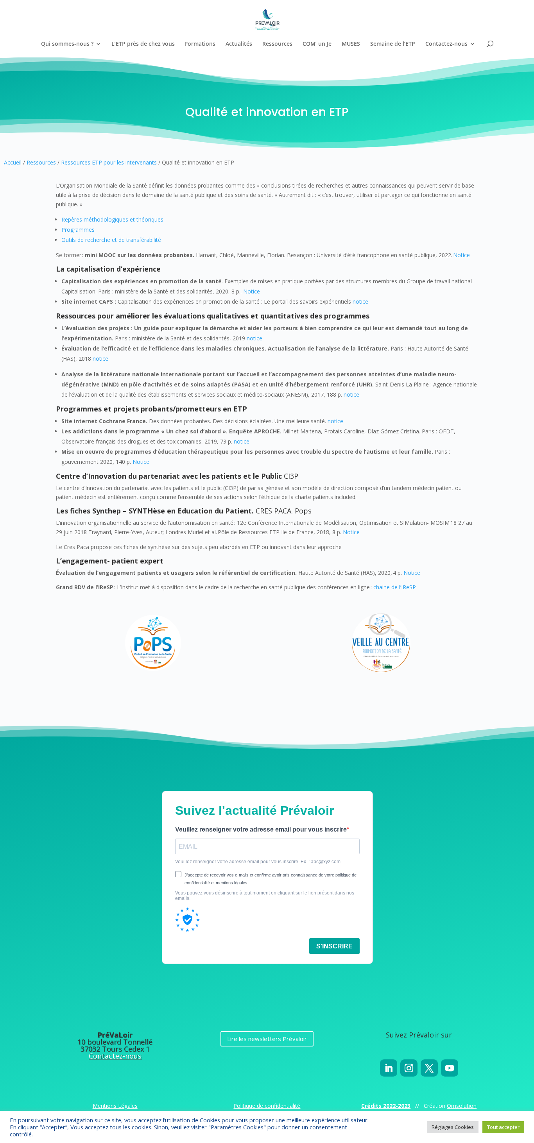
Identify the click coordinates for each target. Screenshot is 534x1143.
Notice (461, 255)
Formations (200, 44)
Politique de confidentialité (266, 1105)
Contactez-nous (446, 44)
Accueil (13, 162)
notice (360, 301)
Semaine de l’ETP (392, 44)
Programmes (78, 229)
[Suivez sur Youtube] (449, 1068)
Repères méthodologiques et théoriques (112, 219)
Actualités (239, 44)
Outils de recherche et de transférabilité (111, 239)
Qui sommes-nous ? (67, 44)
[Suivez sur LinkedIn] (388, 1068)
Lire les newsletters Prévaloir (267, 1039)
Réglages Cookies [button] (453, 1126)
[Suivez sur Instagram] (409, 1068)
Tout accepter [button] (503, 1126)
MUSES (351, 44)
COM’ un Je (317, 44)
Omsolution (462, 1105)
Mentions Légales (115, 1105)
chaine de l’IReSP (394, 587)
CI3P (291, 476)
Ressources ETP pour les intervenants (109, 162)
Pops (303, 510)
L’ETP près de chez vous (143, 44)
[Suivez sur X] (429, 1068)
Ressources (277, 44)
